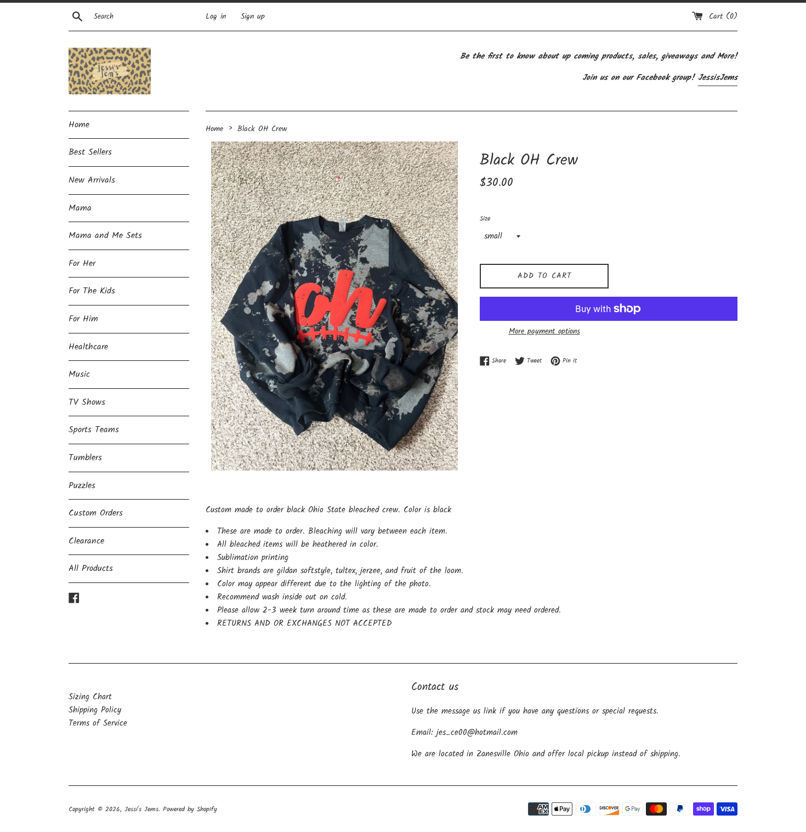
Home (79, 125)
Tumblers (85, 458)
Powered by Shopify (190, 809)
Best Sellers (90, 152)
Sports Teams (94, 430)
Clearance (86, 541)
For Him (83, 319)
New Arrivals (92, 180)
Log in (216, 16)
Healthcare (88, 347)
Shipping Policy (95, 710)
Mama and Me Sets (105, 235)
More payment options (544, 331)
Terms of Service (98, 723)
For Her (82, 263)
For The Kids (92, 291)
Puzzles (82, 486)
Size (485, 218)
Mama (80, 208)
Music (79, 374)
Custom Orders (96, 513)
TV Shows (87, 402)
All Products (91, 568)
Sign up (253, 16)
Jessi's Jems (141, 809)
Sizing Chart (90, 697)
